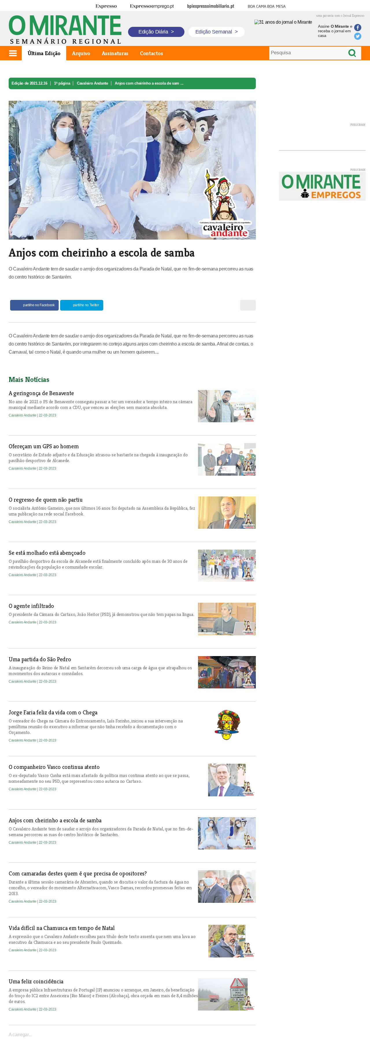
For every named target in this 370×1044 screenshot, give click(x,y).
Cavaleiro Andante (92, 83)
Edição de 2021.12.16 (29, 83)
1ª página (62, 83)
